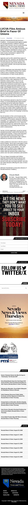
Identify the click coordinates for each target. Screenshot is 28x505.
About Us (14, 490)
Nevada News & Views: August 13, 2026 (12, 443)
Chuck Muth (9, 38)
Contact (5, 492)
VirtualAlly (14, 501)
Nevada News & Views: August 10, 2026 (12, 456)
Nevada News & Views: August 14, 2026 (12, 439)
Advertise (15, 492)
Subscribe (6, 495)
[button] (23, 13)
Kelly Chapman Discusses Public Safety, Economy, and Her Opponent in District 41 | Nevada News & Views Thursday (12, 396)
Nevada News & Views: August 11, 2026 (11, 452)
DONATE (16, 495)
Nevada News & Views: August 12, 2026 (12, 448)
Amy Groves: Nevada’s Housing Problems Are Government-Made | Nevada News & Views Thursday (13, 411)
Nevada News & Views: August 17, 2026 (12, 434)
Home (5, 490)
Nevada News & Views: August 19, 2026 (12, 430)
